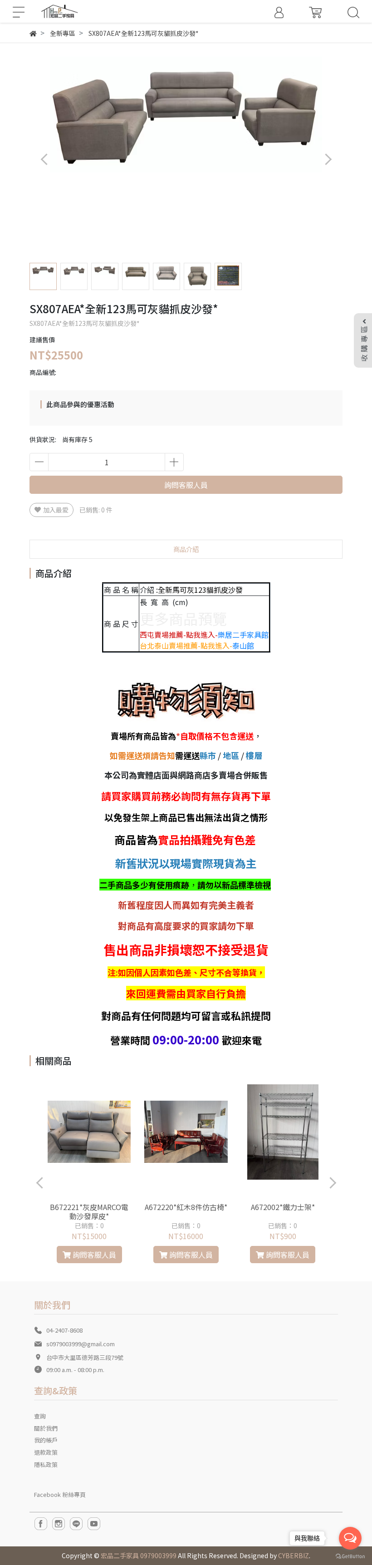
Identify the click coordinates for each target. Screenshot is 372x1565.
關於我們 (46, 1428)
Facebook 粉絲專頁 (60, 1494)
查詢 (40, 1416)
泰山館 (243, 645)
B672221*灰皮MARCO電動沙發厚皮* (89, 1211)
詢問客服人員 (186, 484)
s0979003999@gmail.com (80, 1343)
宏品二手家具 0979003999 (138, 1555)
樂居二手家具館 (243, 634)
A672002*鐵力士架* (283, 1206)
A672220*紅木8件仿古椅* (186, 1206)
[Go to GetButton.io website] (350, 1556)
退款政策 (46, 1452)
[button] (328, 159)
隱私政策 (46, 1464)
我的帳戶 (46, 1440)
